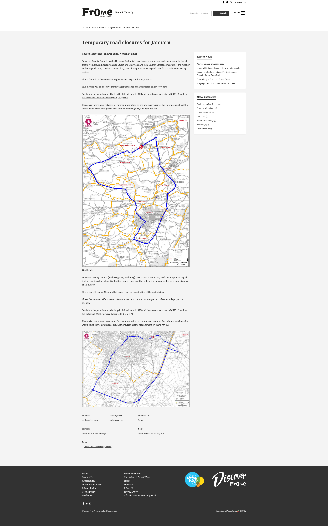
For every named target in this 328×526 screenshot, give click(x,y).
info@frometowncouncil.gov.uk (140, 495)
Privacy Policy (89, 488)
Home (85, 473)
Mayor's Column (204, 121)
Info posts (201, 117)
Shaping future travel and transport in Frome (216, 84)
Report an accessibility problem (97, 447)
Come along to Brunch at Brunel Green (214, 79)
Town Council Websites (225, 511)
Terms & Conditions (92, 484)
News (140, 420)
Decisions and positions (207, 104)
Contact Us (87, 477)
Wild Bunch (202, 129)
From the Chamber (205, 108)
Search (223, 13)
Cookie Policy (88, 492)
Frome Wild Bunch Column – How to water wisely (218, 68)
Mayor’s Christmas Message (94, 433)
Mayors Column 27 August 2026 (210, 64)
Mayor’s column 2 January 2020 (151, 433)
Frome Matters (203, 112)
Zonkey (242, 511)
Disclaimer (87, 495)
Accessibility (88, 481)
